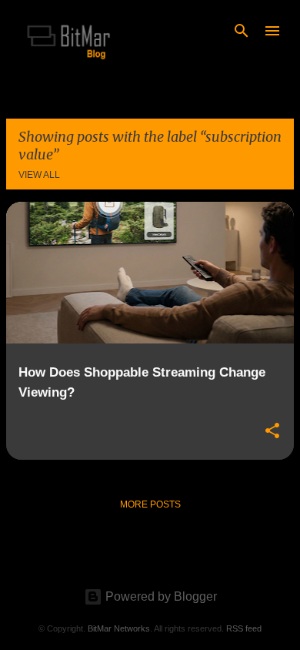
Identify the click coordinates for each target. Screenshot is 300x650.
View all (39, 174)
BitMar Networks (119, 628)
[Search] (241, 30)
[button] (272, 431)
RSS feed (244, 628)
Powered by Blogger (159, 596)
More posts (150, 504)
